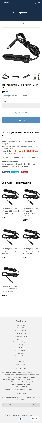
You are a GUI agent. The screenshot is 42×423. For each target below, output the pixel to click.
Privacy (21, 353)
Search (21, 361)
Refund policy (21, 364)
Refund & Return (21, 350)
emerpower (21, 12)
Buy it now (21, 120)
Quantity (5, 101)
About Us (21, 325)
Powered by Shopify (28, 415)
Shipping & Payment (21, 342)
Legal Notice (21, 333)
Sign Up (36, 405)
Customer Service (21, 331)
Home (4, 24)
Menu (6, 3)
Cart (38, 3)
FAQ (21, 345)
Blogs (21, 359)
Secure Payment (21, 336)
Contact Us (21, 328)
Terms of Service (21, 356)
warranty (21, 347)
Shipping (5, 96)
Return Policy (21, 339)
